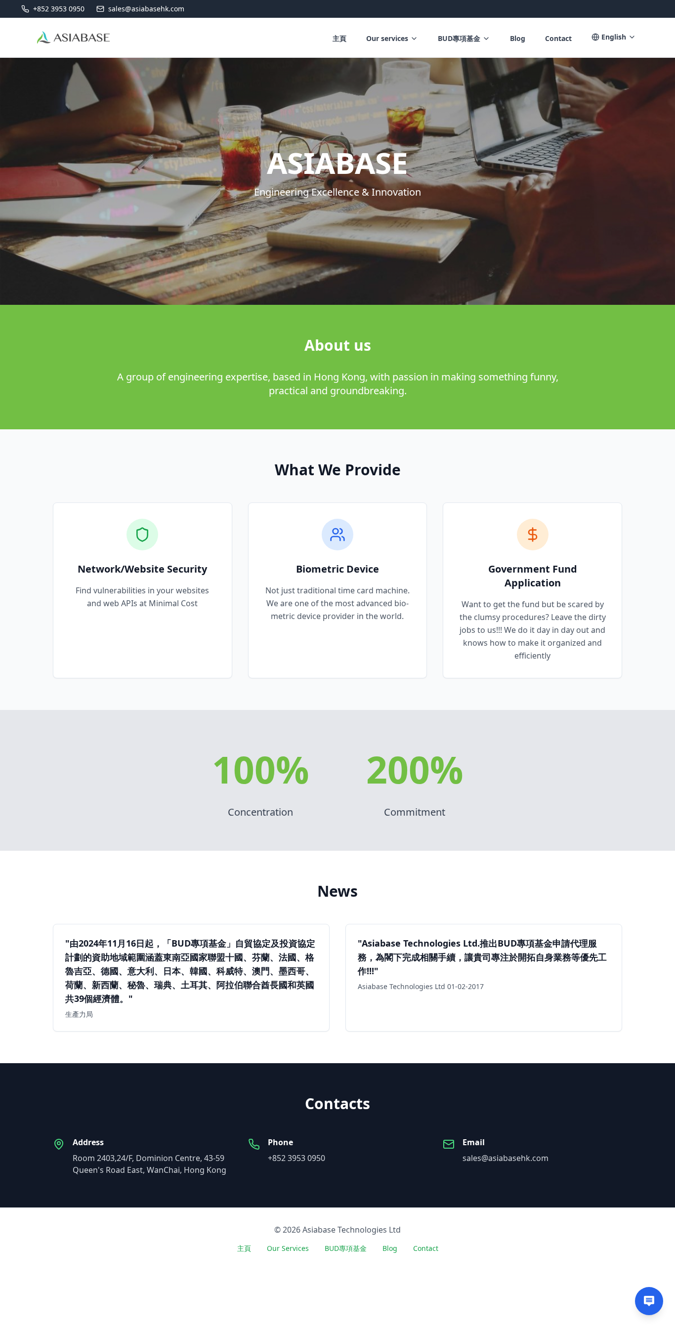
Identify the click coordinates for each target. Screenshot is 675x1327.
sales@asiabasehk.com (505, 1158)
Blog (389, 1248)
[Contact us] (649, 1301)
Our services (387, 38)
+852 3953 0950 (296, 1158)
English (613, 36)
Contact (425, 1248)
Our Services (288, 1248)
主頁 (244, 1248)
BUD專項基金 (459, 38)
